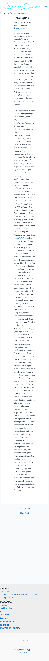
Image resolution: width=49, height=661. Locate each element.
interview (4, 605)
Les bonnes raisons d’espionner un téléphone (19, 594)
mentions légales (10, 627)
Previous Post (24, 508)
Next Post (24, 513)
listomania (4, 614)
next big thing (6, 608)
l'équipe (5, 624)
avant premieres (7, 597)
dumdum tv (7, 621)
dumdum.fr (24, 653)
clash (2, 611)
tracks (4, 618)
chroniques (5, 592)
